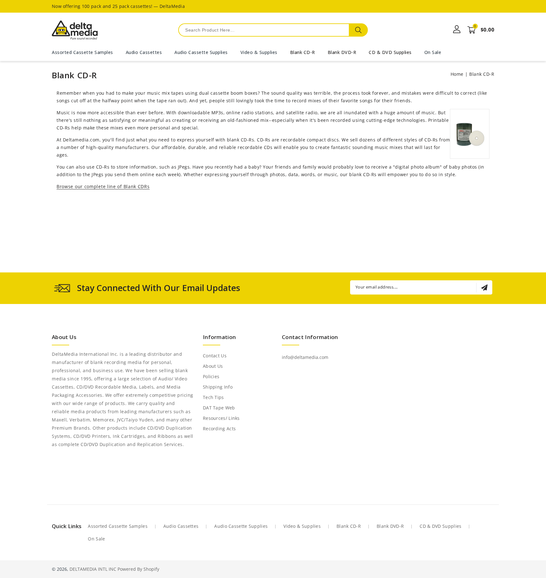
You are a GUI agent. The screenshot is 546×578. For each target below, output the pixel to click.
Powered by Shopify (138, 569)
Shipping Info (218, 387)
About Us (213, 366)
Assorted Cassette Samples (118, 526)
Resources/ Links (221, 418)
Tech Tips (213, 397)
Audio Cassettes (181, 526)
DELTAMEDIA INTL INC (93, 569)
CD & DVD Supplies (390, 52)
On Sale (96, 539)
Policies (211, 376)
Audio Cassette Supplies (241, 526)
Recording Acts (219, 429)
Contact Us (215, 356)
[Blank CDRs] (470, 146)
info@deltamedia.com (305, 357)
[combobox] (273, 30)
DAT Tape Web (219, 408)
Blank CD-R (302, 52)
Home (457, 74)
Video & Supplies (302, 526)
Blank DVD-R (342, 52)
